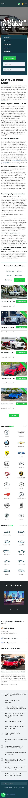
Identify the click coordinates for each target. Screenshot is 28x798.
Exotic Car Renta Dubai (6, 86)
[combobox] (14, 64)
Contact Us (17, 789)
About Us (11, 789)
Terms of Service (8, 787)
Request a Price (21, 301)
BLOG (15, 787)
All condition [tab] (7, 37)
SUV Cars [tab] (6, 48)
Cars (11, 58)
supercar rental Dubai (17, 160)
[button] (3, 795)
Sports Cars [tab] (7, 44)
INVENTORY (21, 787)
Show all (14, 415)
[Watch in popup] (14, 598)
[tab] (9, 271)
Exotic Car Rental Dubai (10, 794)
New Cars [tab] (6, 40)
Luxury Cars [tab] (7, 51)
